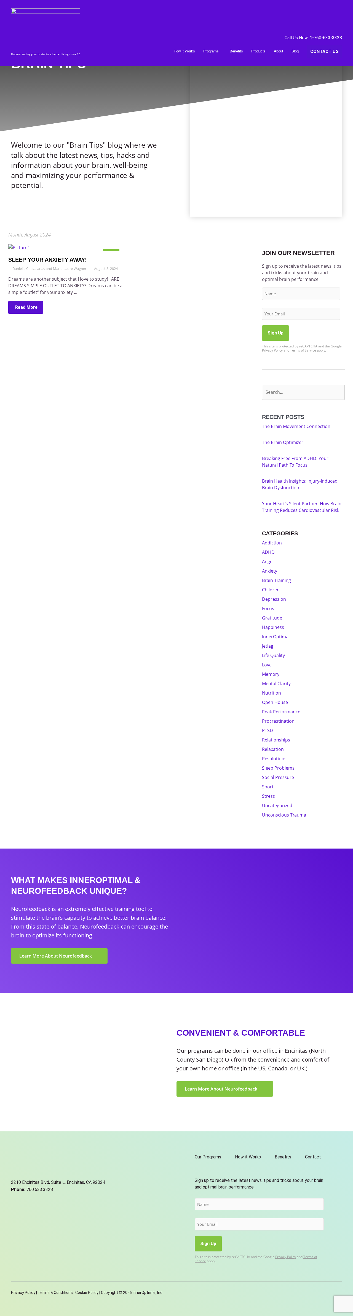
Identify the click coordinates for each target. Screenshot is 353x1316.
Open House (275, 702)
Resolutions (274, 759)
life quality (273, 655)
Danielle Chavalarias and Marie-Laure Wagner (49, 268)
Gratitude (272, 618)
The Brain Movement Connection (296, 426)
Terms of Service (303, 350)
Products (258, 51)
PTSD (267, 730)
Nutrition (271, 693)
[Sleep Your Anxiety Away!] (19, 247)
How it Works (184, 51)
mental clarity (276, 683)
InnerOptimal (276, 637)
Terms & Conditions (55, 1292)
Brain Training (276, 580)
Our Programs (208, 1157)
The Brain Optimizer (282, 442)
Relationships (276, 740)
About (278, 51)
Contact (313, 1157)
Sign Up (276, 333)
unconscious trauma (284, 815)
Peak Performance (281, 712)
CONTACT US (324, 51)
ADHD (268, 552)
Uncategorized (277, 805)
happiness (273, 627)
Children (271, 590)
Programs (211, 51)
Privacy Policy (272, 350)
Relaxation (273, 749)
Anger (268, 562)
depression (274, 599)
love (267, 665)
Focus (268, 608)
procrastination (278, 721)
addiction (272, 543)
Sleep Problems (278, 768)
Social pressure (278, 777)
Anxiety (269, 571)
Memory (270, 674)
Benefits (236, 51)
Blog (295, 51)
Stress (268, 796)
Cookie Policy (86, 1292)
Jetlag (267, 646)
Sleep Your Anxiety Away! (47, 260)
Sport (268, 787)
